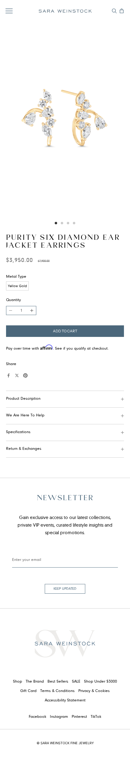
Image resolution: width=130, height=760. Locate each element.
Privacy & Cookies (94, 691)
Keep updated (65, 589)
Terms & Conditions (57, 691)
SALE (76, 682)
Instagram (59, 717)
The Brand (35, 682)
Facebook (37, 717)
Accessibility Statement (65, 700)
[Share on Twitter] (17, 375)
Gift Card (28, 691)
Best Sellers (57, 682)
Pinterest (79, 717)
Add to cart (65, 331)
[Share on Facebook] (8, 375)
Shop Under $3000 (100, 682)
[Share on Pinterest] (25, 375)
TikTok (96, 717)
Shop (17, 682)
